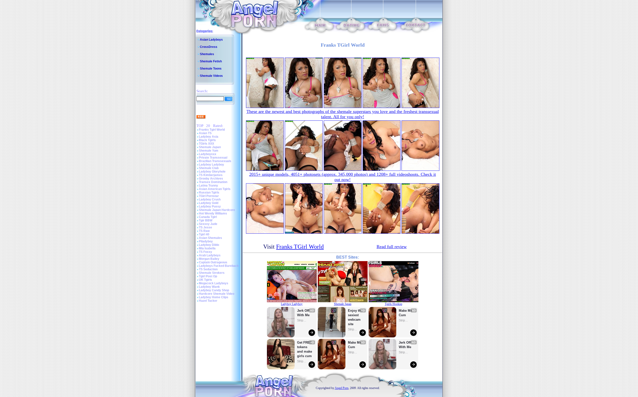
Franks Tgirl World (212, 129)
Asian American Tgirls (215, 189)
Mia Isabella (207, 248)
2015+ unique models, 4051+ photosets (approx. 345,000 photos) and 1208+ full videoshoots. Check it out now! (342, 177)
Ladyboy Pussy (210, 206)
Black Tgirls (207, 140)
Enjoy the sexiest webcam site (355, 317)
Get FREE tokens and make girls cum (304, 349)
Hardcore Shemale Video (216, 294)
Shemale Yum (208, 150)
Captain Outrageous (213, 262)
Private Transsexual (213, 157)
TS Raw (204, 231)
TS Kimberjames (211, 175)
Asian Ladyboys (211, 39)
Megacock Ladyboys (213, 283)
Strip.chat (302, 320)
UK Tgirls (205, 280)
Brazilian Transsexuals (215, 161)
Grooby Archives (211, 178)
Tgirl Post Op (208, 276)
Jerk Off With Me (303, 313)
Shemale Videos (211, 76)
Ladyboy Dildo (209, 245)
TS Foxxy (205, 252)
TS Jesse (205, 227)
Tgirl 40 (204, 234)
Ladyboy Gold (208, 203)
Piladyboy (206, 241)
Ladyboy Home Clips (213, 297)
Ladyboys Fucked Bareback (219, 266)
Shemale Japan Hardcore (217, 210)
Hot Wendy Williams (213, 213)
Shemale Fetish (211, 61)
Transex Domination (213, 182)
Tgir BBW (205, 220)
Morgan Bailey (209, 259)
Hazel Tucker (208, 300)
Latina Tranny (208, 185)
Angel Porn (341, 388)
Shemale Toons (211, 68)
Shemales (207, 54)
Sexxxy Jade (208, 224)
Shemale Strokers (212, 273)
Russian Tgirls (209, 192)
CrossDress (208, 47)
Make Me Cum (355, 345)
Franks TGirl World (300, 246)
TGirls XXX (206, 143)
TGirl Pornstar (209, 196)
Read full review (392, 246)
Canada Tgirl (208, 217)
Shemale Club (209, 168)
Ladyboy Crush (210, 199)
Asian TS (205, 133)
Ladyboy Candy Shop (214, 290)
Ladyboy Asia (208, 136)
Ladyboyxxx (207, 154)
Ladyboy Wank (209, 287)
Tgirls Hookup (393, 304)
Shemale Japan (210, 147)
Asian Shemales (210, 238)
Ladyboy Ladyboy (211, 164)
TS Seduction (208, 269)
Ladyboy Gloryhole (212, 171)
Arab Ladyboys (210, 255)
